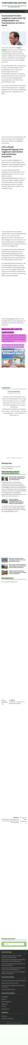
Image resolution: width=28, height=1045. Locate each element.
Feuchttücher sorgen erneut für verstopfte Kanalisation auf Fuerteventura (17, 478)
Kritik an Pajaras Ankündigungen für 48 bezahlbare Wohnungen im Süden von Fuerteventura (16, 501)
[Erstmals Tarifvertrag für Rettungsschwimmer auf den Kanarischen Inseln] (5, 561)
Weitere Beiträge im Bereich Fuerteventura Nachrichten (10, 472)
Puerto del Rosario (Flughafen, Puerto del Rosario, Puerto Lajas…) (13, 986)
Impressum (4, 1016)
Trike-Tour (4, 1006)
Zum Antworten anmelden (14, 458)
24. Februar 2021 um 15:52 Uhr (14, 393)
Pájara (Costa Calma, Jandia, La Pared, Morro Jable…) (14, 980)
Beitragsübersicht (7, 578)
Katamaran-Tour (5, 1009)
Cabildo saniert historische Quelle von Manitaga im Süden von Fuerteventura (17, 572)
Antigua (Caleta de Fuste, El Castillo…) (10, 983)
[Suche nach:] (14, 944)
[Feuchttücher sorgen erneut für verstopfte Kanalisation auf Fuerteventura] (5, 480)
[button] (26, 11)
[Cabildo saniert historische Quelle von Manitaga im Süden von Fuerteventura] (5, 574)
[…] (18, 496)
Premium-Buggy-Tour (6, 1001)
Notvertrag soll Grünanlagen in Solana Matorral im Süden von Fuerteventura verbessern (17, 566)
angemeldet (10, 466)
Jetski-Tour (4, 999)
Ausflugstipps (5, 996)
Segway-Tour (5, 1004)
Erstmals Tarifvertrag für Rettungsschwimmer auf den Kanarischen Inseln (17, 560)
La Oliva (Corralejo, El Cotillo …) (9, 989)
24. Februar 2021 (6, 28)
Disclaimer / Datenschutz (7, 1018)
